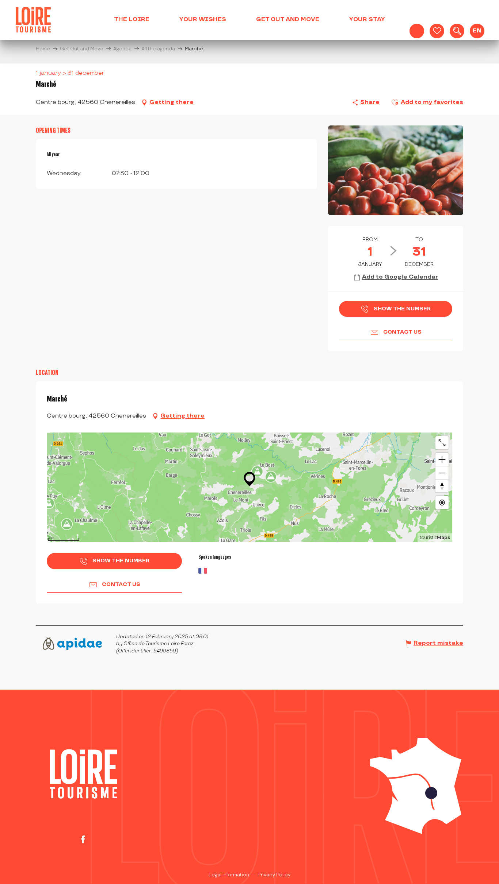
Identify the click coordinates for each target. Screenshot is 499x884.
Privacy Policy (274, 875)
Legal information (229, 875)
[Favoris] (437, 31)
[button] (457, 31)
